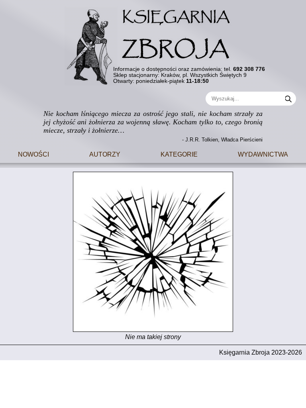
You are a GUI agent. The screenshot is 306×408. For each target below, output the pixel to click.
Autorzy (104, 154)
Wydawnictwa (263, 154)
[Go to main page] (153, 43)
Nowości (33, 154)
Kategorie (179, 154)
